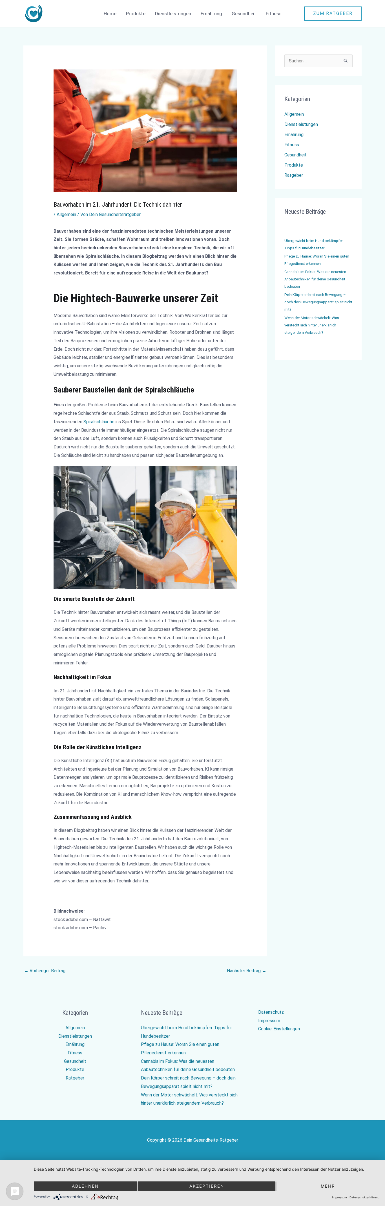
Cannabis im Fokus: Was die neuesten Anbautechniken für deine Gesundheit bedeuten (315, 279)
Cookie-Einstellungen (279, 1028)
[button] (333, 13)
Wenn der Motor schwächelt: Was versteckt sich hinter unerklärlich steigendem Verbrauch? (311, 325)
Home (110, 13)
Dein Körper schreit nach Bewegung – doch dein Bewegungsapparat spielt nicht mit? (318, 302)
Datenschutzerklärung (364, 1197)
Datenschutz (271, 1012)
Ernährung (211, 13)
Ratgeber (293, 175)
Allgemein (66, 214)
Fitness (274, 13)
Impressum (269, 1020)
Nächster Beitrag (246, 970)
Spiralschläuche (98, 421)
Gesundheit (244, 13)
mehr (328, 1186)
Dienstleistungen (173, 13)
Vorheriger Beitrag (44, 970)
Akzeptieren (206, 1186)
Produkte (135, 13)
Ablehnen (85, 1186)
